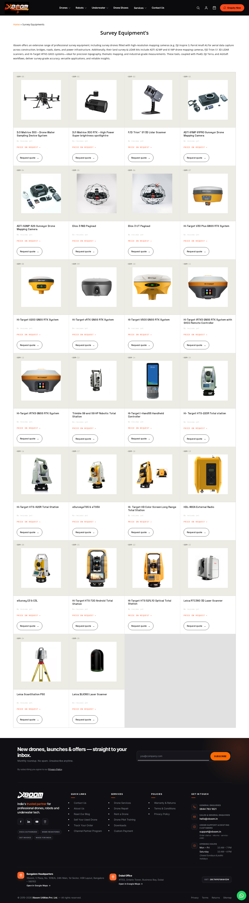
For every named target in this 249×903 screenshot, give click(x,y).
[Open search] (198, 7)
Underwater (98, 7)
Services (139, 7)
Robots (80, 7)
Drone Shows (120, 7)
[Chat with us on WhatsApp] (241, 895)
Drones (63, 7)
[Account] (206, 7)
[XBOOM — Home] (17, 8)
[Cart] (214, 7)
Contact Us (158, 7)
